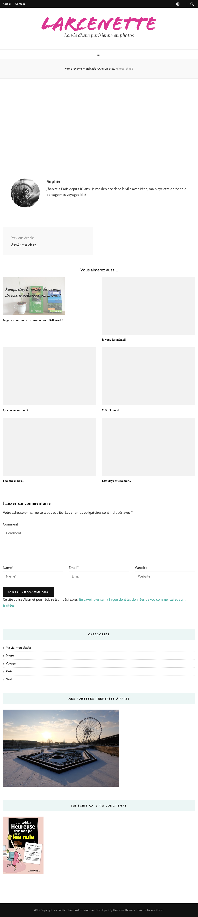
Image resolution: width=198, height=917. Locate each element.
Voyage (11, 663)
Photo (10, 655)
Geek (9, 679)
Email (74, 568)
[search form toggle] (192, 4)
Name (8, 568)
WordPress (157, 910)
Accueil (7, 3)
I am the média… (13, 480)
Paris (9, 671)
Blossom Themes (124, 910)
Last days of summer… (116, 480)
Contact (20, 3)
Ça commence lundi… (16, 410)
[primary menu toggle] (99, 55)
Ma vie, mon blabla (85, 68)
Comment (10, 524)
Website (141, 568)
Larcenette (59, 910)
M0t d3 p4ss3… (112, 410)
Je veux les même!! (114, 339)
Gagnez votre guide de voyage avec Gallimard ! (33, 320)
